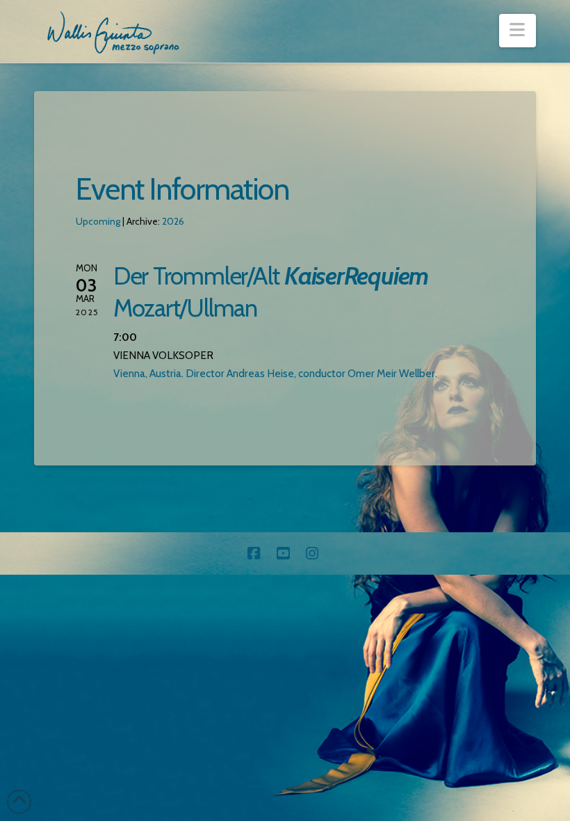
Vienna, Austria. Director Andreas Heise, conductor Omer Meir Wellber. (275, 373)
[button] (517, 30)
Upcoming (98, 221)
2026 (173, 221)
